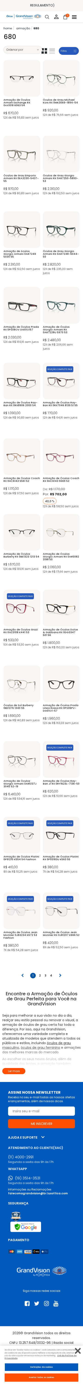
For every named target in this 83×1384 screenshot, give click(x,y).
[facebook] (27, 1304)
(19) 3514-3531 (27, 1178)
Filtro (64, 51)
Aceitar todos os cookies (41, 1377)
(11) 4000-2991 (21, 1157)
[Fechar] (78, 1351)
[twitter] (36, 1304)
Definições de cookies (41, 1367)
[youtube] (55, 1304)
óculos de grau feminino (40, 1047)
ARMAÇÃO (23, 28)
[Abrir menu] (74, 17)
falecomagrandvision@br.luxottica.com (38, 1193)
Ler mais (14, 1071)
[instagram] (46, 1304)
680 (36, 28)
